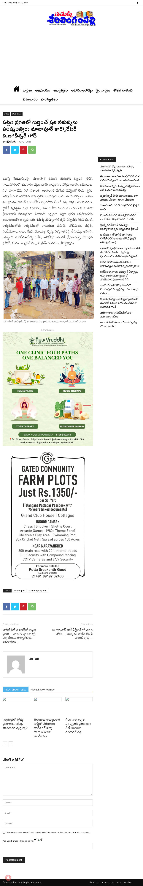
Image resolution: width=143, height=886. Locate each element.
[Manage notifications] (8, 878)
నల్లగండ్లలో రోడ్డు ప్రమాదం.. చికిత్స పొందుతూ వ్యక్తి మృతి (15, 723)
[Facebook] (137, 2)
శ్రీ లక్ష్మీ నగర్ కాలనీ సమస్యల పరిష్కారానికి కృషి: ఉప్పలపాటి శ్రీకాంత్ (119, 226)
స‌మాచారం (30, 99)
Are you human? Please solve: (18, 840)
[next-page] (11, 743)
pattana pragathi (37, 590)
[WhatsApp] (32, 150)
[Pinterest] (23, 150)
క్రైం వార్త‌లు (103, 90)
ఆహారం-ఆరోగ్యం (82, 90)
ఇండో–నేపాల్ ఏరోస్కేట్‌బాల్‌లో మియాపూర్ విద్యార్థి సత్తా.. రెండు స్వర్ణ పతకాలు (118, 289)
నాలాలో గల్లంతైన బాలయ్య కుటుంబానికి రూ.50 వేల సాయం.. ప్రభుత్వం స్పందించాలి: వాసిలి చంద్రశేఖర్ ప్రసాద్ (120, 252)
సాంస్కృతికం (49, 99)
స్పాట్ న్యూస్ (16, 114)
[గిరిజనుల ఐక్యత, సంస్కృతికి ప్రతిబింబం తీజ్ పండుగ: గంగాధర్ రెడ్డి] (79, 706)
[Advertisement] (71, 58)
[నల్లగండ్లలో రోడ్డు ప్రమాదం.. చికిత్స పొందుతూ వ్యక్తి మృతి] (16, 706)
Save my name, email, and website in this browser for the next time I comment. (48, 832)
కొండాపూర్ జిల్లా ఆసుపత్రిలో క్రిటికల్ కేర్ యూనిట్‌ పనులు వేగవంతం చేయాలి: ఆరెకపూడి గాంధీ (119, 302)
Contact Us (108, 882)
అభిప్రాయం (42, 90)
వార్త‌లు (27, 90)
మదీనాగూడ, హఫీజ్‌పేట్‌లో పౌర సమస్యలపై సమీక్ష (115, 314)
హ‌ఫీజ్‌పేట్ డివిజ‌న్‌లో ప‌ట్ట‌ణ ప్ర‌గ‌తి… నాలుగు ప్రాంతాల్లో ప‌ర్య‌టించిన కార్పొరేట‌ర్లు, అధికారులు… (19, 635)
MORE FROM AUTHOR (43, 689)
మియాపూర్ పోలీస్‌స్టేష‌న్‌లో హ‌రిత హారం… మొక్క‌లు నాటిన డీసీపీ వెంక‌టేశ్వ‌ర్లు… (72, 633)
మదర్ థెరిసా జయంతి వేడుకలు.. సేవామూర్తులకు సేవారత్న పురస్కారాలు (119, 263)
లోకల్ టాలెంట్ (123, 90)
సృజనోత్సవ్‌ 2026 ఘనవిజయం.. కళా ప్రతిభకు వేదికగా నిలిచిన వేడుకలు (119, 197)
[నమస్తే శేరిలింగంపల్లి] (71, 18)
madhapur (19, 590)
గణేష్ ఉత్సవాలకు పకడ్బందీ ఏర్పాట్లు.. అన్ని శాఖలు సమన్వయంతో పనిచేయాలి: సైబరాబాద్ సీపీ (119, 275)
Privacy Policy (124, 882)
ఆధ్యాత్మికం (60, 90)
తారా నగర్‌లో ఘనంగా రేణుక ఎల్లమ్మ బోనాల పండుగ (118, 324)
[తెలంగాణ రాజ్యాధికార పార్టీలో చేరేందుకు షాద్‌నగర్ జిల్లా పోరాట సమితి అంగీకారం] (47, 706)
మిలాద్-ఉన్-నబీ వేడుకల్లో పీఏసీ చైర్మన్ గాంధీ (119, 207)
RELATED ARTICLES (15, 689)
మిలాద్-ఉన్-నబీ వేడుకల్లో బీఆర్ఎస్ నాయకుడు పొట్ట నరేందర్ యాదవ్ (118, 217)
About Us (94, 882)
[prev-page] (5, 743)
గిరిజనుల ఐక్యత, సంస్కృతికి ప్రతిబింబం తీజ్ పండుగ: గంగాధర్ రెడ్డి (78, 725)
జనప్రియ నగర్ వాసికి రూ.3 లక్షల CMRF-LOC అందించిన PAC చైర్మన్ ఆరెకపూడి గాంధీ (118, 238)
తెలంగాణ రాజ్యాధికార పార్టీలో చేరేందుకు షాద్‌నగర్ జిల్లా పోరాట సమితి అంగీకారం (47, 727)
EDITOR (11, 141)
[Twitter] (15, 150)
